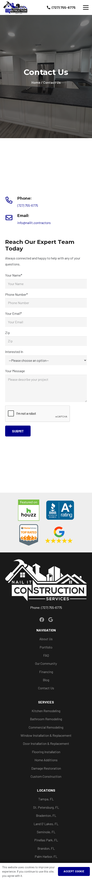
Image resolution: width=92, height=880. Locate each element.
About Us (46, 639)
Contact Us (46, 688)
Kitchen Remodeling (46, 711)
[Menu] (85, 7)
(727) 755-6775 (27, 205)
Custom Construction (46, 776)
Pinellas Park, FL (46, 840)
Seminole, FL (46, 832)
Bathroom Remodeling (46, 719)
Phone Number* (16, 294)
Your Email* (13, 313)
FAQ (46, 655)
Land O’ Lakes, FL (46, 824)
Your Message (15, 371)
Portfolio (46, 647)
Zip (7, 333)
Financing (46, 672)
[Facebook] (41, 619)
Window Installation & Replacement (46, 735)
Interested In (14, 352)
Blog (46, 680)
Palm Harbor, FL (46, 856)
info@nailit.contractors (34, 223)
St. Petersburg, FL (46, 807)
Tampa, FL (46, 799)
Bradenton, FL (46, 815)
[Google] (50, 619)
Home (35, 82)
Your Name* (13, 275)
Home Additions (46, 760)
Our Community (46, 663)
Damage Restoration (46, 768)
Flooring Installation (46, 752)
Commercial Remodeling (46, 727)
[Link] (15, 7)
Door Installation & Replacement (46, 743)
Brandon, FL (46, 848)
